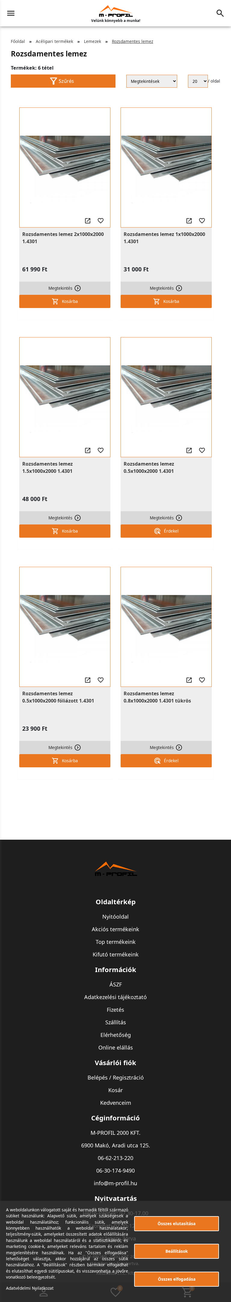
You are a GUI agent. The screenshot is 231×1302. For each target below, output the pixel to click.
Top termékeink (116, 941)
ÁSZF (115, 984)
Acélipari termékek (54, 41)
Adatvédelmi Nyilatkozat (30, 1288)
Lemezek (92, 41)
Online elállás (115, 1047)
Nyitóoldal (115, 916)
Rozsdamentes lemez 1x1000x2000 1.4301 (164, 238)
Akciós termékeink (115, 929)
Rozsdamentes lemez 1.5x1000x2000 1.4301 (47, 467)
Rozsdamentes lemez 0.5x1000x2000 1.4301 (149, 467)
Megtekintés (60, 288)
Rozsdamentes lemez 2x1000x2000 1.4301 (63, 238)
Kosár (115, 1090)
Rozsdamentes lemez (132, 41)
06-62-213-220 (115, 1158)
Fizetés (115, 1009)
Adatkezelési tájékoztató (115, 997)
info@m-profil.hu (115, 1183)
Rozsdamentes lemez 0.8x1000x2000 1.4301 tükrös (157, 697)
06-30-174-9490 (115, 1170)
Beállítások (176, 1251)
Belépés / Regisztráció (116, 1077)
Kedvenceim (115, 1102)
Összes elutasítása (177, 1223)
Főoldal (18, 41)
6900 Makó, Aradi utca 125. (115, 1145)
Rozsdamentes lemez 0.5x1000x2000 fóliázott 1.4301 (58, 697)
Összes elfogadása (177, 1279)
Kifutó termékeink (116, 954)
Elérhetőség (115, 1034)
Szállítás (115, 1022)
